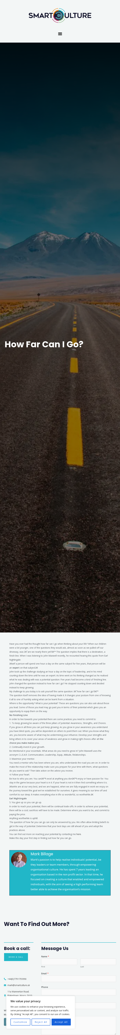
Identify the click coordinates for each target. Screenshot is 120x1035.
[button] (60, 34)
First (43, 966)
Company (46, 1000)
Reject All (41, 1021)
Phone (44, 987)
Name (45, 956)
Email (45, 973)
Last (82, 966)
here (78, 834)
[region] (40, 1012)
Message (46, 1014)
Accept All (61, 1021)
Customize (20, 1021)
